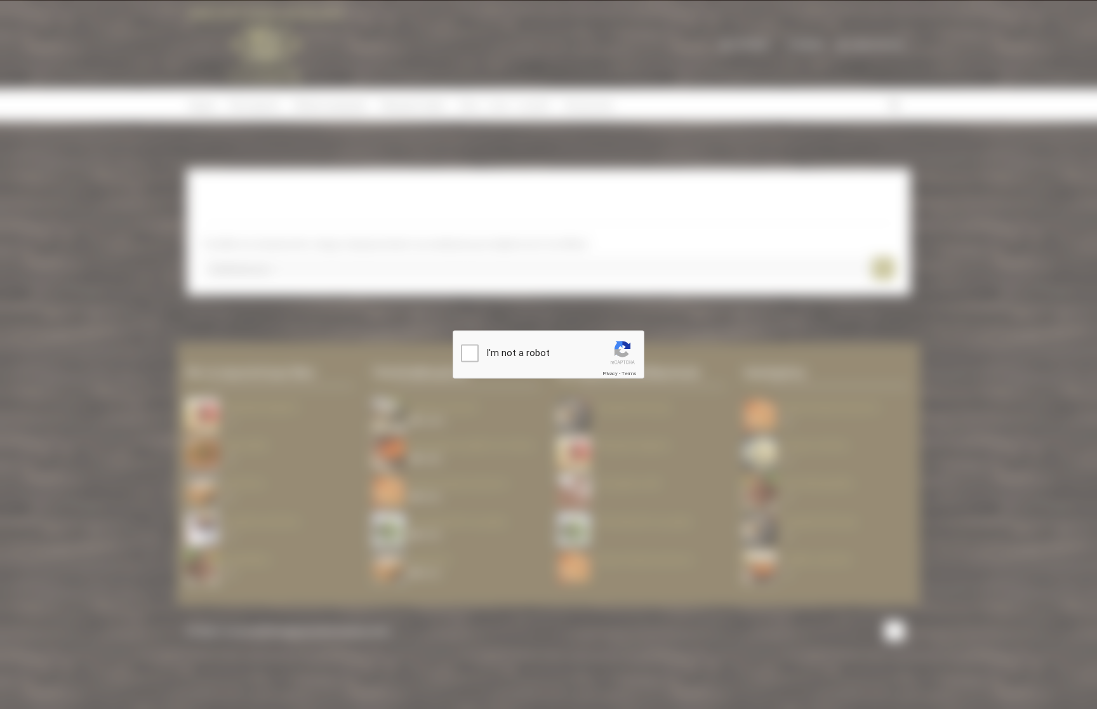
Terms (629, 373)
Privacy (610, 373)
